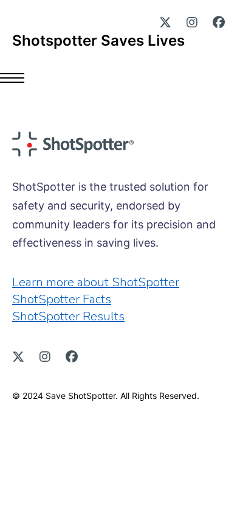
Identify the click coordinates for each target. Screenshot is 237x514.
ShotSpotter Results (68, 316)
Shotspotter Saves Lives (98, 41)
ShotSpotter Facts (61, 299)
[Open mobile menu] (18, 78)
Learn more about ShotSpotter (95, 282)
